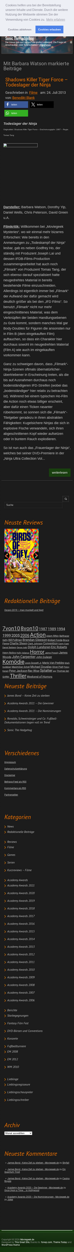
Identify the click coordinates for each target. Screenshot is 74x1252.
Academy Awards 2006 (21, 1000)
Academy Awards (17, 880)
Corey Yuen (63, 643)
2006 (24, 635)
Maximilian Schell (21, 667)
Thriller (18, 676)
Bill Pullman (15, 640)
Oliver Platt (57, 667)
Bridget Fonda (55, 640)
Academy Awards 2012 (21, 955)
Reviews (12, 842)
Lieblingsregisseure (18, 1085)
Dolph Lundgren (39, 647)
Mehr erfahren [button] (55, 19)
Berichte (12, 1010)
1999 (6, 635)
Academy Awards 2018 (21, 909)
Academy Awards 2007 (21, 993)
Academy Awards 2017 (21, 916)
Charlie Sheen (18, 643)
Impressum (10, 762)
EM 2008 (12, 1052)
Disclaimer (9, 775)
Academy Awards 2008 (21, 985)
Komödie (13, 662)
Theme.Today (60, 1242)
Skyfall (65, 1162)
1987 (43, 629)
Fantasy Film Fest (17, 1023)
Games (11, 855)
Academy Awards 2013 (21, 947)
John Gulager (44, 657)
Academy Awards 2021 (21, 886)
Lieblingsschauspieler (20, 1092)
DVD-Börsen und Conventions (25, 1031)
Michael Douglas (41, 666)
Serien (11, 863)
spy (54, 671)
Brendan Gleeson (35, 640)
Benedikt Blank (23, 98)
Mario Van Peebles (53, 662)
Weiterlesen (45, 45)
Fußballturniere (16, 1046)
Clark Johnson (35, 643)
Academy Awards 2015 (21, 932)
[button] (16, 104)
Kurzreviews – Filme (19, 870)
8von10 (29, 628)
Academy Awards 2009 (21, 977)
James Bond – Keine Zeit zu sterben (28, 696)
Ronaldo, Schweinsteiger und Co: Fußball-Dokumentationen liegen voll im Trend (30, 721)
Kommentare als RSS (15, 788)
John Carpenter (23, 657)
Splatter (46, 670)
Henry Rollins (9, 652)
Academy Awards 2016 (21, 924)
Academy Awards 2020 (21, 893)
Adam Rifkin (52, 636)
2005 (15, 635)
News (10, 827)
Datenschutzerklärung (15, 768)
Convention (50, 643)
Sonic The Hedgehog (19, 38)
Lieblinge (12, 1079)
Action (38, 635)
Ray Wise (33, 671)
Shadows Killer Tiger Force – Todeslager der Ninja (36, 82)
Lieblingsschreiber (18, 1100)
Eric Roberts (59, 647)
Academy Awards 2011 (21, 962)
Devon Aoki (22, 647)
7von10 (11, 628)
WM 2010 (13, 1067)
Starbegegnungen (17, 1016)
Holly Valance (23, 653)
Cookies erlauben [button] (49, 29)
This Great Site (22, 1242)
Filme (10, 847)
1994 (61, 629)
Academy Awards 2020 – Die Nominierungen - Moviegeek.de (38, 1197)
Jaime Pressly (51, 653)
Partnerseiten (11, 794)
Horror (37, 652)
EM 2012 (12, 1059)
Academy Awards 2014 (21, 939)
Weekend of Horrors (39, 676)
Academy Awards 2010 (21, 970)
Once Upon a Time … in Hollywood (21, 1190)
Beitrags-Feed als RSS (15, 781)
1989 (52, 629)
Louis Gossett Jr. (33, 663)
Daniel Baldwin (9, 647)
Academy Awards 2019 (21, 901)
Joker (10, 1199)
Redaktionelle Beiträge (20, 832)
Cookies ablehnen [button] (19, 29)
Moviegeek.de (27, 1239)
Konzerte (12, 1039)
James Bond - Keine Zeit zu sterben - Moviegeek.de (33, 1162)
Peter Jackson (18, 671)
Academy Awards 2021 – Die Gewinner (30, 703)
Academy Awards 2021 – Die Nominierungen (34, 711)
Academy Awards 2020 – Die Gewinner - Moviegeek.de (35, 1187)
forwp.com (46, 1242)
